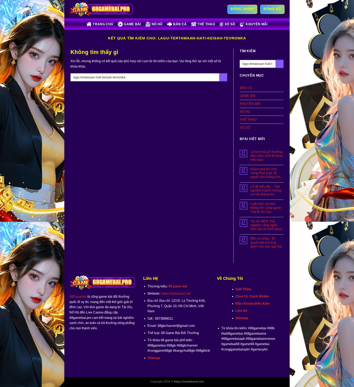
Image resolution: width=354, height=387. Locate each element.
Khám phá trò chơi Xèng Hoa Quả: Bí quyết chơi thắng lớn (265, 173)
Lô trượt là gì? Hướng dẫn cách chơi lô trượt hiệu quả (266, 155)
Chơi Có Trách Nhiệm (252, 296)
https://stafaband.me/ (176, 293)
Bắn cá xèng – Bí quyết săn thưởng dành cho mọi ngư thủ (266, 242)
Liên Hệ (241, 310)
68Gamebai (77, 296)
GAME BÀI (132, 24)
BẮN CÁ (180, 24)
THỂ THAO (206, 24)
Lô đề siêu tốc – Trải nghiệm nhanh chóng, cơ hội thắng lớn (266, 190)
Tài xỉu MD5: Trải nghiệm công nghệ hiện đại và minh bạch (266, 225)
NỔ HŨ (157, 24)
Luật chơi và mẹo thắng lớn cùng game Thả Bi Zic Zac (265, 207)
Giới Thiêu (243, 289)
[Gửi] (223, 77)
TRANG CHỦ (103, 24)
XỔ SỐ (230, 24)
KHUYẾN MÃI (256, 24)
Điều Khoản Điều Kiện (252, 303)
